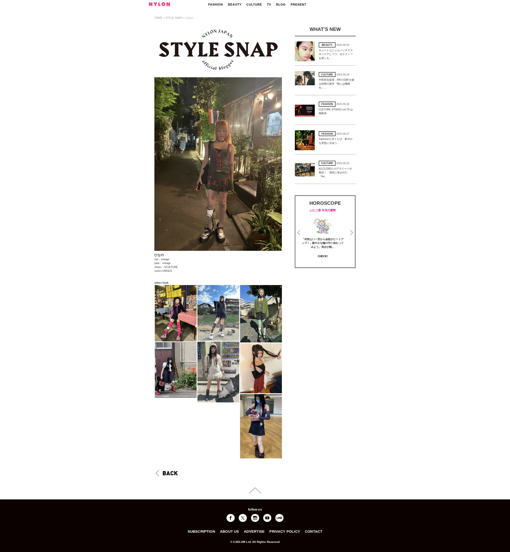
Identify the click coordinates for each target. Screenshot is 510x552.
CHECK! (326, 256)
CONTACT (313, 531)
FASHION (215, 4)
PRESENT (298, 4)
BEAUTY (234, 4)
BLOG (281, 4)
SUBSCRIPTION (201, 531)
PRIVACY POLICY (284, 531)
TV (269, 4)
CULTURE (254, 4)
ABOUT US (229, 531)
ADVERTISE (254, 531)
